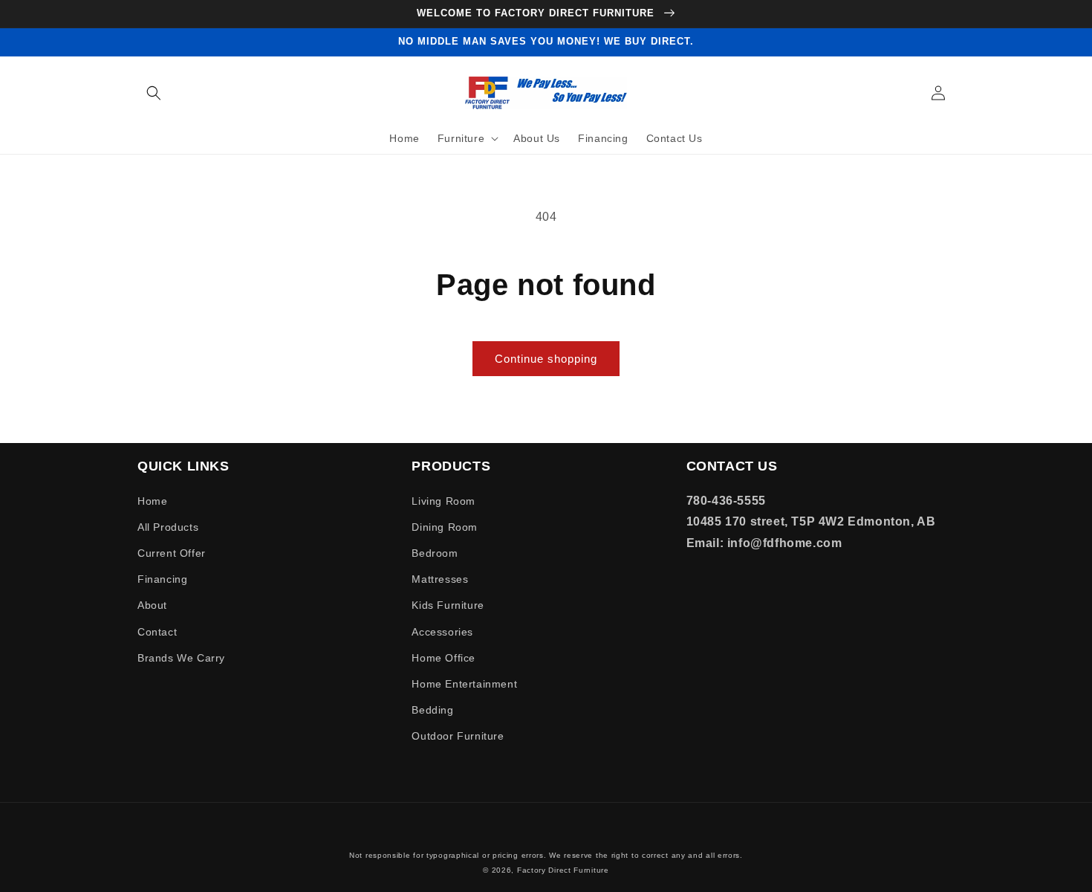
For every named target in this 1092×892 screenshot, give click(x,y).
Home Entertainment (464, 684)
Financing (162, 579)
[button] (153, 93)
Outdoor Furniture (458, 736)
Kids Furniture (448, 605)
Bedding (432, 710)
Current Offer (171, 553)
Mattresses (440, 579)
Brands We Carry (181, 658)
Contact (157, 632)
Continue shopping (546, 358)
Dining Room (445, 527)
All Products (167, 527)
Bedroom (435, 553)
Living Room (443, 501)
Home (152, 501)
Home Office (443, 658)
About (152, 605)
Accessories (442, 632)
